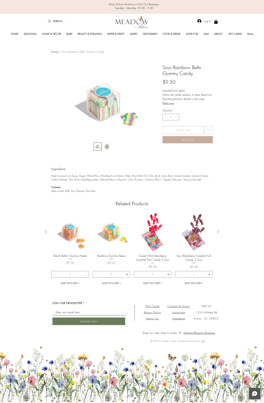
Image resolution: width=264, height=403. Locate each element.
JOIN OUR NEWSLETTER (67, 303)
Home (54, 52)
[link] (216, 21)
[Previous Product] (46, 232)
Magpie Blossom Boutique (199, 333)
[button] (30, 33)
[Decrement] (165, 117)
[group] (132, 250)
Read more (168, 103)
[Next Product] (218, 232)
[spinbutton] (171, 117)
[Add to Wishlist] (209, 130)
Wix (203, 340)
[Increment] (176, 117)
